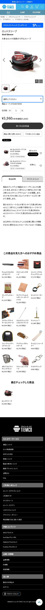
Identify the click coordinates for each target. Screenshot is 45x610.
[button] (4, 60)
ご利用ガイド (7, 496)
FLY (8, 12)
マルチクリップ (36, 366)
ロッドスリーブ (7, 401)
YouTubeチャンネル (10, 537)
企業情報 (6, 560)
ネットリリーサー (37, 295)
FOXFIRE (37, 12)
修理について (7, 459)
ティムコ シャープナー (37, 344)
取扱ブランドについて (10, 468)
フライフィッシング (14, 17)
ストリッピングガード (22, 273)
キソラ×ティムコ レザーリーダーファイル (22, 297)
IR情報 (5, 564)
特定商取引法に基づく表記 (12, 519)
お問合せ (6, 473)
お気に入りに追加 (33, 134)
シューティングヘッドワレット (7, 344)
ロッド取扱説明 (8, 449)
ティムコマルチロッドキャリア (8, 273)
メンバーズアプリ (9, 505)
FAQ (4, 478)
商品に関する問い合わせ (12, 134)
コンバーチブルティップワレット (36, 273)
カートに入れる (22, 125)
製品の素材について (10, 464)
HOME (3, 17)
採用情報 (6, 569)
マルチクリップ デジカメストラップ (22, 321)
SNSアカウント (8, 532)
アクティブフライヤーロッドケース (8, 321)
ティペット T (35, 320)
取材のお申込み (8, 582)
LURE (22, 12)
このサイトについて (9, 510)
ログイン (6, 587)
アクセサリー (7, 19)
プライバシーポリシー (10, 515)
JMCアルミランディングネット (7, 367)
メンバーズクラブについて (12, 491)
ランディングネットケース (22, 344)
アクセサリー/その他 (21, 19)
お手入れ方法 (7, 454)
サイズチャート (8, 500)
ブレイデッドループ (8, 296)
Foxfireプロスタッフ (10, 547)
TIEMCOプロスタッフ (10, 542)
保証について (7, 444)
